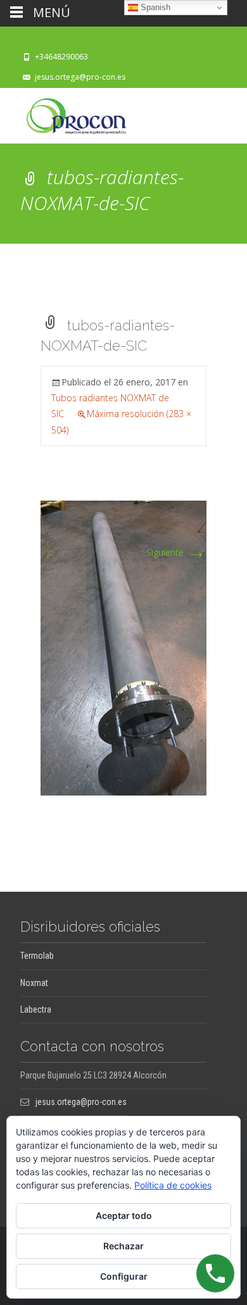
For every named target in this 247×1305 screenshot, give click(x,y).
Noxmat (34, 983)
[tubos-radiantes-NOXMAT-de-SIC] (123, 647)
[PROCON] (66, 113)
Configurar (124, 1276)
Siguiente (176, 552)
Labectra (35, 1009)
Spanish (154, 7)
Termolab (37, 956)
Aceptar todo (124, 1215)
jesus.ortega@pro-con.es (80, 77)
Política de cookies (173, 1185)
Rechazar (123, 1245)
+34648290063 (61, 56)
